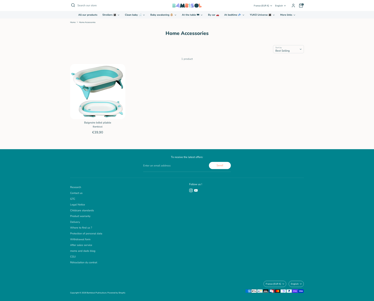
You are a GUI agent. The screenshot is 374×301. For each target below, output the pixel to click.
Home (73, 22)
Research (75, 187)
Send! (220, 165)
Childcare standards (82, 210)
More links (286, 15)
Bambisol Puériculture (97, 292)
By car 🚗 (213, 15)
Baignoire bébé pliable (97, 122)
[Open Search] (73, 5)
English (279, 5)
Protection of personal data (86, 233)
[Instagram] (191, 190)
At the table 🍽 (191, 15)
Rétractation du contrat (83, 262)
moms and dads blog (82, 251)
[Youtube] (196, 190)
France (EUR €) (261, 5)
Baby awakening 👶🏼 (162, 15)
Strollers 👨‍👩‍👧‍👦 (109, 15)
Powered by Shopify (116, 292)
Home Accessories (87, 22)
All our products (87, 15)
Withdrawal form (80, 239)
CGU (73, 256)
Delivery (75, 222)
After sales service (81, 245)
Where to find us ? (81, 227)
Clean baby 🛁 (133, 15)
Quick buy (98, 114)
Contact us (76, 193)
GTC (72, 199)
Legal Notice (77, 204)
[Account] (293, 5)
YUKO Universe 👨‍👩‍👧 (261, 15)
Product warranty (80, 216)
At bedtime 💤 (233, 15)
